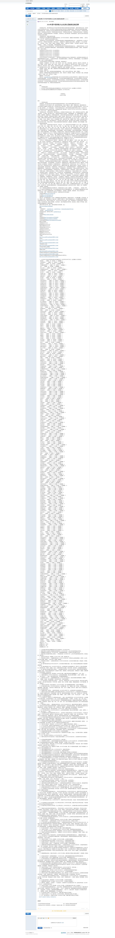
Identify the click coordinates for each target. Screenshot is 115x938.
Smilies (48, 918)
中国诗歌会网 (26, 14)
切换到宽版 (88, 1)
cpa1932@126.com (57, 211)
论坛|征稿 (32, 8)
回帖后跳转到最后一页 (48, 927)
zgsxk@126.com (57, 208)
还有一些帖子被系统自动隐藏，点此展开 (59, 910)
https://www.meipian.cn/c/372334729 (51, 217)
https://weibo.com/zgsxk (48, 214)
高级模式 (74, 918)
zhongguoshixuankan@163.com (67, 208)
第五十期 (55, 10)
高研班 (53, 8)
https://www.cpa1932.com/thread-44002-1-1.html (49, 253)
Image (41, 918)
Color (40, 918)
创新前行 (34, 13)
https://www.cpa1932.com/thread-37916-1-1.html (49, 248)
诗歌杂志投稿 (72, 10)
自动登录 (83, 4)
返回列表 (87, 15)
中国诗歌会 (48, 896)
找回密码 (87, 4)
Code (46, 918)
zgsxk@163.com (50, 208)
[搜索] (50, 11)
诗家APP (40, 896)
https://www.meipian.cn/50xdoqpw (46, 206)
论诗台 (48, 8)
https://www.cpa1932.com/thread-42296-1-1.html (49, 242)
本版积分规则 (85, 927)
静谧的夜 (80, 10)
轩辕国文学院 (59, 8)
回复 (40, 908)
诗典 (78, 10)
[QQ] (63, 932)
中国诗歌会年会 (53, 896)
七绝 (76, 10)
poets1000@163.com (48, 77)
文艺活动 (38, 13)
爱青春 (68, 10)
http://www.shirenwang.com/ (47, 194)
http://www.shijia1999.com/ (47, 196)
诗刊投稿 (84, 10)
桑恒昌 (59, 10)
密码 (65, 6)
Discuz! (31, 932)
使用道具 (82, 908)
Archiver (68, 932)
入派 (65, 10)
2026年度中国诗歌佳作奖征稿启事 (44, 903)
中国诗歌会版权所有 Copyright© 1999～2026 (81, 932)
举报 (87, 908)
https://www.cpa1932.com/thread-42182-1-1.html (49, 251)
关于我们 (77, 8)
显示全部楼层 (51, 21)
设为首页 (27, 0)
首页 (27, 8)
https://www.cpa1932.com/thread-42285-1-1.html (49, 239)
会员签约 (38, 8)
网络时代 (62, 10)
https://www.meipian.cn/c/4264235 (50, 218)
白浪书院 (66, 8)
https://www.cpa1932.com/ (50, 193)
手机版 (72, 932)
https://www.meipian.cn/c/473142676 (54, 220)
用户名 (66, 4)
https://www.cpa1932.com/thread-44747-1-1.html (49, 256)
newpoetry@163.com (49, 210)
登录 (60, 922)
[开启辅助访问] (87, 1)
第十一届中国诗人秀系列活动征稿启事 (70, 903)
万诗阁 (43, 8)
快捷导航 (84, 8)
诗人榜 (71, 8)
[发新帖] (28, 16)
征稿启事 (44, 896)
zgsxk (28, 21)
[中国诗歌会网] (28, 3)
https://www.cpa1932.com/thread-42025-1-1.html (49, 245)
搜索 (46, 11)
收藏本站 (31, 0)
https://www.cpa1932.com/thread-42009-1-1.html (49, 237)
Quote (45, 918)
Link (43, 918)
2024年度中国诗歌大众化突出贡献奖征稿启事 (50, 13)
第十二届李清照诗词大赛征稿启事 (69, 905)
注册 (87, 6)
